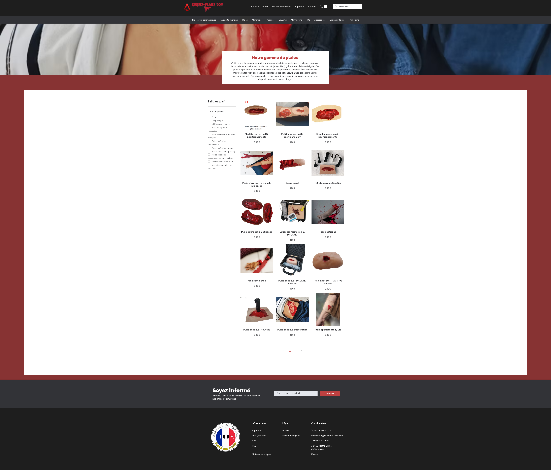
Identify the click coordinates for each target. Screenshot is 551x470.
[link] (324, 6)
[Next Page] (301, 350)
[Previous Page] (283, 350)
